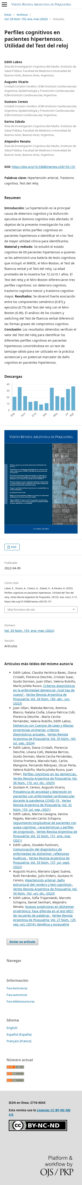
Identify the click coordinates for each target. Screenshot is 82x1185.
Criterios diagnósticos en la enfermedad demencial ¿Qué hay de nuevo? (44, 690)
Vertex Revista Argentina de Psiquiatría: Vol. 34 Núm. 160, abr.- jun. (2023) (41, 698)
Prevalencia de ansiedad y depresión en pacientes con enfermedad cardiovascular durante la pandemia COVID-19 (44, 796)
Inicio (7, 15)
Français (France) (19, 1041)
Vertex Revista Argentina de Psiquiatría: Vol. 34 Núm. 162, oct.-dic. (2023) (45, 891)
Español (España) (19, 1034)
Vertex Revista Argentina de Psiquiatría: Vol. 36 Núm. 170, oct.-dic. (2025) (45, 780)
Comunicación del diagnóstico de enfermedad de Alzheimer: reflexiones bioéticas (41, 853)
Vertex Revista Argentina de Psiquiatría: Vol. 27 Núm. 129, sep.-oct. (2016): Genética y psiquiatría (44, 919)
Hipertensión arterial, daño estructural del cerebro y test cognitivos (42, 882)
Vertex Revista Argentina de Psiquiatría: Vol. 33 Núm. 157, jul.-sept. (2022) (41, 862)
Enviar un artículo (22, 942)
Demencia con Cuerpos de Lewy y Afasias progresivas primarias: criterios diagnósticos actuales (43, 729)
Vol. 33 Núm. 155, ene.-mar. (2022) (26, 19)
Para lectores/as (17, 988)
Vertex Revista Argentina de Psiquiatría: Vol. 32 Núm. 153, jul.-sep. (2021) (42, 804)
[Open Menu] (4, 4)
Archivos (22, 15)
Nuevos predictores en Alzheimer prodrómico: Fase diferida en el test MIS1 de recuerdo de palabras (43, 911)
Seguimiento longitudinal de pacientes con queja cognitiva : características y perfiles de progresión (44, 827)
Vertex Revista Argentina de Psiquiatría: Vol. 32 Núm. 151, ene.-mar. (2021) (45, 836)
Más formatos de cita (21, 609)
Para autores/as (17, 995)
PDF (13, 547)
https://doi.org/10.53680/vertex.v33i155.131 (43, 167)
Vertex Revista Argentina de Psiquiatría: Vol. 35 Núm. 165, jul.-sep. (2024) (44, 738)
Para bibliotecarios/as (21, 1001)
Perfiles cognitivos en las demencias (50, 774)
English (12, 1028)
